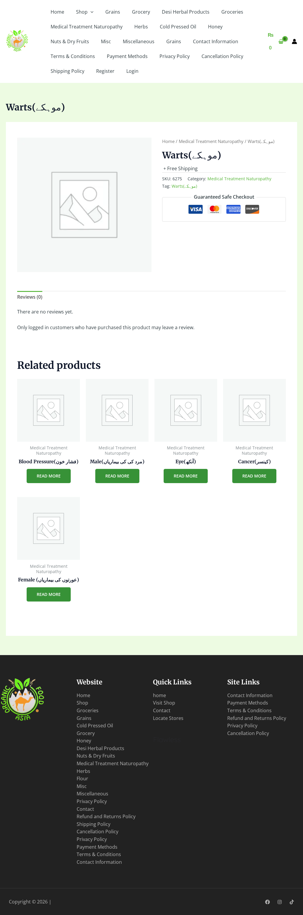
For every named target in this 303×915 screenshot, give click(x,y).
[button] (91, 12)
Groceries (232, 12)
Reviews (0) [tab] (29, 297)
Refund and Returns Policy (106, 816)
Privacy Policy (174, 56)
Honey (215, 26)
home (159, 695)
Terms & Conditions (73, 56)
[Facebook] (267, 902)
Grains (112, 12)
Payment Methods (127, 56)
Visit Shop (164, 702)
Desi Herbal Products (185, 12)
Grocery (141, 12)
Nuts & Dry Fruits (70, 41)
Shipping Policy (67, 71)
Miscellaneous (138, 41)
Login (132, 71)
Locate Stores (168, 718)
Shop (82, 12)
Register (105, 71)
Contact (85, 809)
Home (57, 12)
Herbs (141, 26)
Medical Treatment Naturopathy (87, 26)
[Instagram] (279, 902)
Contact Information (215, 41)
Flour (82, 778)
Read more (49, 476)
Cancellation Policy (222, 56)
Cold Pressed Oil (178, 26)
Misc (106, 41)
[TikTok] (291, 902)
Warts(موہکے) (184, 186)
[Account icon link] (294, 41)
